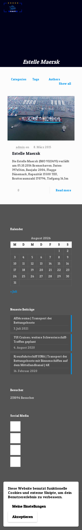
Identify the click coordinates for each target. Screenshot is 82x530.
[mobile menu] (76, 7)
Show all (65, 83)
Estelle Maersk (26, 153)
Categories (18, 79)
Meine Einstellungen (29, 506)
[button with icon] (15, 426)
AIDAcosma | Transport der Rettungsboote (33, 320)
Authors (54, 79)
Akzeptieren (22, 516)
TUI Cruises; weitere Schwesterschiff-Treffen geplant (40, 339)
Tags (35, 79)
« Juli (13, 291)
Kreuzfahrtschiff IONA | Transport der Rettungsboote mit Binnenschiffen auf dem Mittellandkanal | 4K (41, 361)
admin (20, 147)
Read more (63, 190)
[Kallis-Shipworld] (12, 6)
